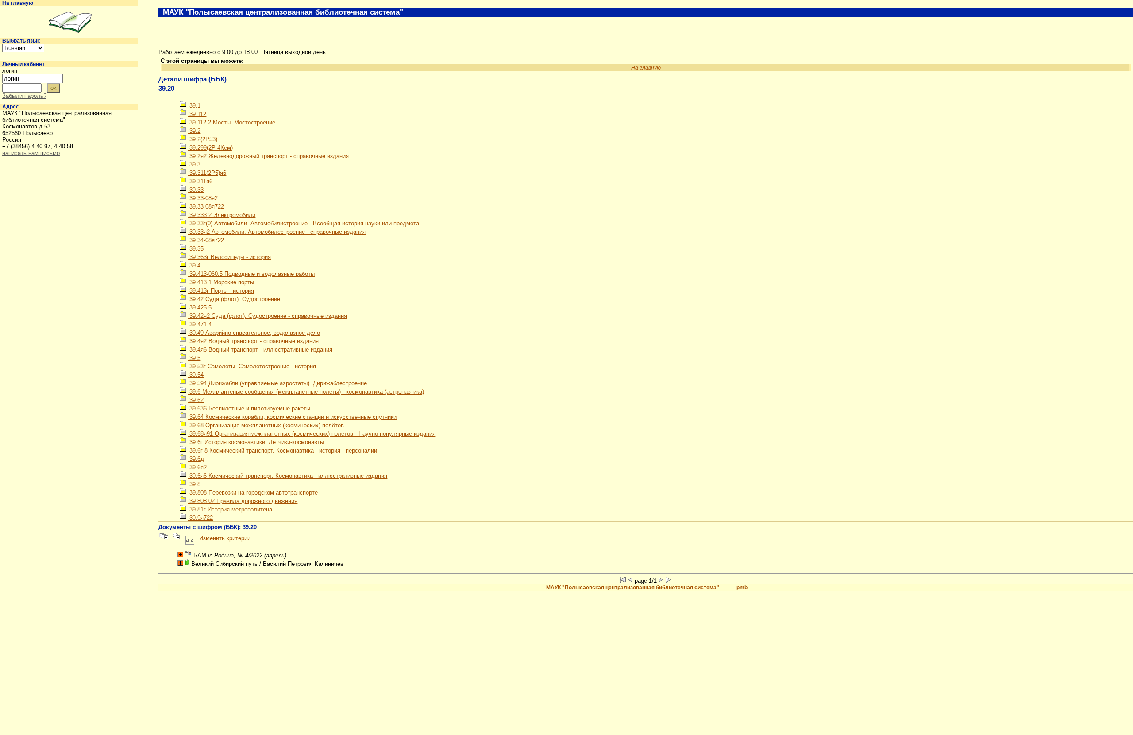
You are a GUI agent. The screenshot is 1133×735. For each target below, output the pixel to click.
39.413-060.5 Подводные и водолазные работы (251, 274)
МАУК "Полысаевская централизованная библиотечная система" (633, 587)
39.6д (196, 459)
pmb (742, 587)
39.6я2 (197, 467)
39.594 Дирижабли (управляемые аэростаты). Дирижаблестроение (277, 383)
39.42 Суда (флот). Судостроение (234, 299)
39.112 (197, 114)
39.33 (196, 189)
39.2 (194, 131)
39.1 (194, 105)
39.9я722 (200, 517)
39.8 (194, 484)
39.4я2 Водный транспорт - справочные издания (253, 341)
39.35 (196, 248)
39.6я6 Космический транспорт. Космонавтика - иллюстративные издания (287, 475)
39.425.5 (200, 307)
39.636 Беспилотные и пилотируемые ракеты (249, 408)
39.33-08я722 (206, 206)
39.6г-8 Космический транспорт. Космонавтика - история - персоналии (282, 450)
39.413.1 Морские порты (221, 282)
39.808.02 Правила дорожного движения (242, 501)
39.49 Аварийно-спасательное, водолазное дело (254, 332)
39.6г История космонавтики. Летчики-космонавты (256, 442)
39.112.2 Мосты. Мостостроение (231, 122)
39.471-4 (200, 324)
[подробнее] (180, 554)
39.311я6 (200, 181)
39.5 (194, 358)
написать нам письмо (31, 153)
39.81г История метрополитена (230, 509)
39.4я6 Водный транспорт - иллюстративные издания (260, 349)
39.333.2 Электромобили (221, 215)
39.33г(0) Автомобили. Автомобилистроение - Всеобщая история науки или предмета (303, 223)
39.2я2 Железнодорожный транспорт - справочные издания (268, 156)
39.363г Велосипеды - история (229, 257)
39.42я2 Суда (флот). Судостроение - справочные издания (267, 316)
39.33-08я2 (203, 198)
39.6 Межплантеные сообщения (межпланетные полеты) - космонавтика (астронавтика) (306, 391)
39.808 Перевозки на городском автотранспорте (253, 492)
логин (9, 70)
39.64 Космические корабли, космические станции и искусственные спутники (292, 417)
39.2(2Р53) (202, 139)
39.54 (196, 374)
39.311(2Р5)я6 (207, 173)
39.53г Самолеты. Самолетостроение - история (252, 366)
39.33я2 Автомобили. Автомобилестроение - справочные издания (277, 231)
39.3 (194, 164)
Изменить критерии (224, 538)
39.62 (196, 400)
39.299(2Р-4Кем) (210, 147)
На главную (17, 3)
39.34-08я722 (206, 240)
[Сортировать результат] (190, 538)
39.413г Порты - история (221, 290)
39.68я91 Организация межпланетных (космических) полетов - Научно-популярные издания (311, 433)
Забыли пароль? (24, 96)
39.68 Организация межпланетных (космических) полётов (266, 425)
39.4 (194, 265)
